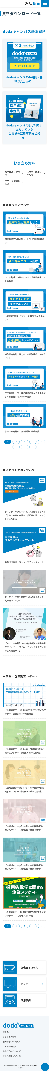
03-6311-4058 (30, 3)
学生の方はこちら (10, 1051)
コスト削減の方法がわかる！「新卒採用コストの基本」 (25, 279)
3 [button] (24, 442)
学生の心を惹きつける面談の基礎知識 (22, 431)
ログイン (26, 3)
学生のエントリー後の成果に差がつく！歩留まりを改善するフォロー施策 (25, 395)
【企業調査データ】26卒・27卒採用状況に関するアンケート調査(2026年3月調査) (24, 751)
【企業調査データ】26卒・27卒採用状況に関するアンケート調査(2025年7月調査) (24, 828)
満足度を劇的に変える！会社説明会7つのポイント (25, 356)
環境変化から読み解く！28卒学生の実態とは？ (24, 241)
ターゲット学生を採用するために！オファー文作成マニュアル (25, 599)
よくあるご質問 (9, 1037)
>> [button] (33, 447)
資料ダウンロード (34, 3)
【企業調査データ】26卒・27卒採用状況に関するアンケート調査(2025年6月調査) (24, 867)
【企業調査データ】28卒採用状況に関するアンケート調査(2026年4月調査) (25, 712)
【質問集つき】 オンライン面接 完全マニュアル (25, 318)
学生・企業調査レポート (12, 182)
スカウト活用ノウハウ (34, 173)
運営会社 (6, 1032)
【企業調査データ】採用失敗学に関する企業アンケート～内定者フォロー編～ (25, 914)
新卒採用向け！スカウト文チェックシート (24, 562)
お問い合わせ (38, 3)
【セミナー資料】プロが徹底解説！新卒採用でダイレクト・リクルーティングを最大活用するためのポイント (25, 647)
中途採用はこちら (10, 1056)
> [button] (24, 447)
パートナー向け (9, 1046)
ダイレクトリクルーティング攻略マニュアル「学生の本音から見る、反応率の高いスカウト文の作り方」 (25, 515)
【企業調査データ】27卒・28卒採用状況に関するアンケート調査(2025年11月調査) (24, 790)
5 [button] (41, 442)
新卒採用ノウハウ (12, 173)
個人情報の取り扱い (11, 1042)
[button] (45, 3)
